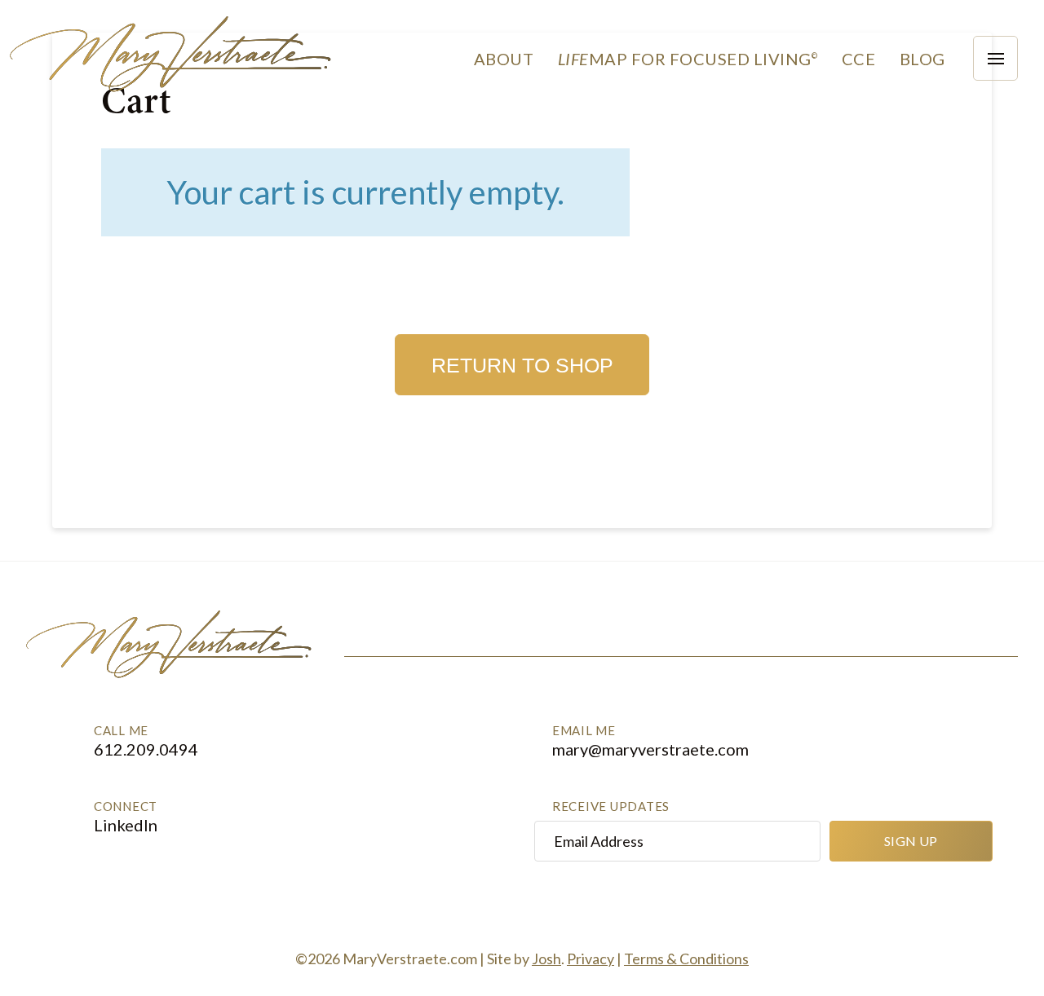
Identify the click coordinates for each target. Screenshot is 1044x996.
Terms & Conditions (686, 958)
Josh (546, 958)
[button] (858, 58)
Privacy (590, 958)
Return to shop (522, 365)
